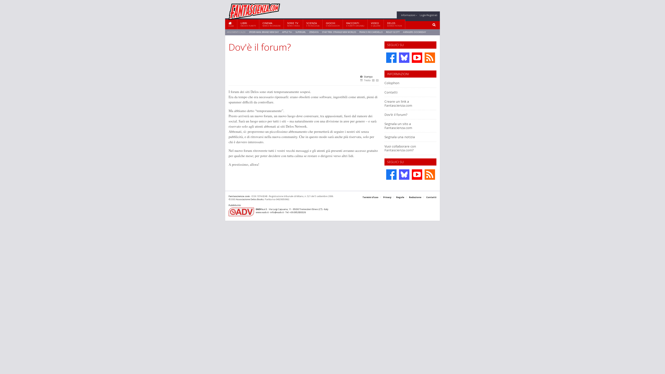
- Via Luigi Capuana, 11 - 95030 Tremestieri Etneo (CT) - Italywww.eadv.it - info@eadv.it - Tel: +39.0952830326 (292, 211)
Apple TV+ (287, 32)
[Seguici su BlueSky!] (404, 58)
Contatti (390, 92)
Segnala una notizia (399, 137)
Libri (248, 24)
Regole (400, 197)
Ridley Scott (393, 32)
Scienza (312, 24)
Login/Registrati (428, 15)
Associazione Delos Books (250, 199)
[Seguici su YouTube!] (417, 58)
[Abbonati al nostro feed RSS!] (430, 58)
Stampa (368, 76)
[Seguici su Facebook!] (391, 58)
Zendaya (314, 32)
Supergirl (300, 32)
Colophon (391, 83)
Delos (394, 24)
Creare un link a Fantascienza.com (398, 103)
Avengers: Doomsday (414, 32)
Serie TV (293, 24)
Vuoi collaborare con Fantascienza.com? (400, 148)
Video (375, 24)
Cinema (272, 24)
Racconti (355, 24)
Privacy (387, 197)
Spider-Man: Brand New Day (264, 32)
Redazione (415, 197)
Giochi (333, 24)
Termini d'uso (370, 197)
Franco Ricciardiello (371, 32)
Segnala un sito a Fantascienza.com (398, 126)
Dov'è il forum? (395, 114)
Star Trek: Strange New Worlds (339, 32)
